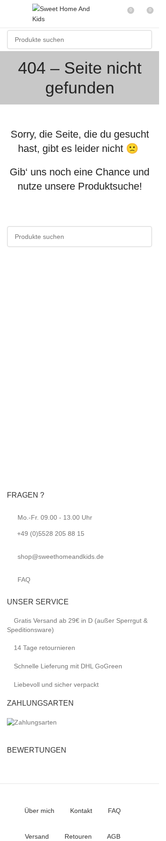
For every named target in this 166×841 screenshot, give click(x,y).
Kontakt (81, 810)
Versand (37, 836)
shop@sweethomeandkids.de (61, 556)
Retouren (78, 836)
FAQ (24, 579)
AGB (113, 836)
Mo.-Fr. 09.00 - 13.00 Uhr (54, 525)
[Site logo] (64, 13)
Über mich (39, 810)
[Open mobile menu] (10, 14)
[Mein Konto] (109, 14)
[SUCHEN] (142, 39)
